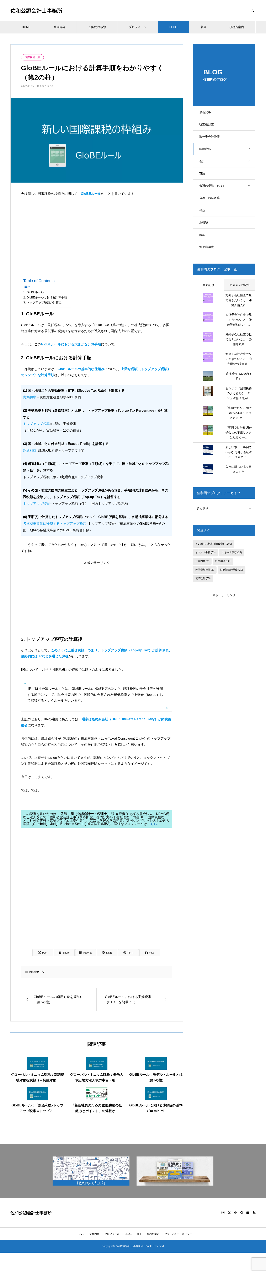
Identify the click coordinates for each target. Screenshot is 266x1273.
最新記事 (205, 112)
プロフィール (137, 27)
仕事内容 (202, 561)
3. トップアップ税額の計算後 (42, 302)
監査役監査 (206, 124)
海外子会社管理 (209, 136)
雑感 (202, 210)
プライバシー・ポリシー (178, 1233)
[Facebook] (235, 1212)
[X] (229, 1212)
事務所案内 (236, 27)
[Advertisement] (96, 233)
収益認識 (222, 561)
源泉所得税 (206, 247)
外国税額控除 (204, 569)
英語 (202, 173)
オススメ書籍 (205, 552)
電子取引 (203, 578)
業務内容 (59, 27)
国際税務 (205, 149)
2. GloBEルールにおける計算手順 (45, 297)
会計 (202, 161)
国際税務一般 (32, 57)
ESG (202, 234)
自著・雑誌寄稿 (209, 198)
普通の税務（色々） (212, 185)
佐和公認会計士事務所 (36, 10)
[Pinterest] (241, 1212)
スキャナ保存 (232, 552)
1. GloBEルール (33, 292)
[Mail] (247, 1212)
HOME (26, 27)
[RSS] (254, 1212)
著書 (203, 27)
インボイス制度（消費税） (213, 543)
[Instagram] (223, 1212)
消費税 (203, 222)
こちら (152, 824)
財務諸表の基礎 (231, 569)
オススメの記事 (239, 285)
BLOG (173, 27)
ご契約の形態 (97, 27)
